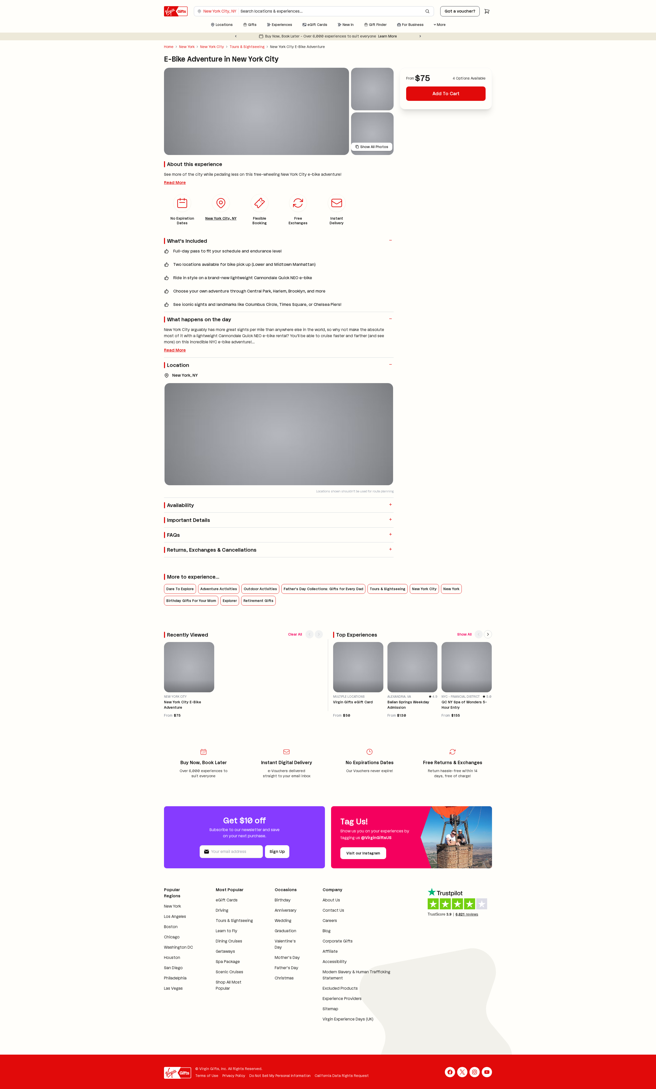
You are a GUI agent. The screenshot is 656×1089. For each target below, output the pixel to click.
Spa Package (228, 961)
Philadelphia (175, 978)
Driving (222, 910)
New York (186, 46)
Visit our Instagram (363, 853)
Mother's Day (287, 957)
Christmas (284, 978)
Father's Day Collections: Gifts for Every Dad (323, 589)
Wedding (283, 920)
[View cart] (487, 11)
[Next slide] (420, 36)
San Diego (173, 967)
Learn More (387, 36)
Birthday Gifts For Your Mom (191, 600)
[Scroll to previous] (309, 634)
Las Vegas (173, 988)
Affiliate (330, 951)
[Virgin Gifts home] (176, 11)
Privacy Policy (233, 1075)
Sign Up (277, 851)
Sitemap (330, 1008)
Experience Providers (342, 998)
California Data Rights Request (342, 1075)
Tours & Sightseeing (247, 46)
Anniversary (285, 910)
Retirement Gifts (258, 600)
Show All (464, 634)
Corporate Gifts (338, 941)
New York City (212, 46)
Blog (327, 930)
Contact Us (333, 910)
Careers (330, 920)
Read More (175, 182)
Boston (171, 926)
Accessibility (335, 961)
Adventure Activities (218, 589)
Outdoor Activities (260, 589)
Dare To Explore (180, 589)
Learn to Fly (226, 930)
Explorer (230, 600)
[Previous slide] (236, 36)
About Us (331, 900)
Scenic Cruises (229, 971)
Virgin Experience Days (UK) (348, 1019)
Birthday (283, 900)
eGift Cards (227, 900)
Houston (172, 957)
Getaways (225, 951)
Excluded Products (340, 988)
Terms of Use (206, 1075)
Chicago (172, 937)
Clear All (295, 634)
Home (168, 46)
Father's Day (286, 967)
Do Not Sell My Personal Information (280, 1075)
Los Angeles (175, 916)
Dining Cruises (229, 941)
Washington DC (178, 947)
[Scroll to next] (319, 634)
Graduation (285, 930)
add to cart (446, 93)
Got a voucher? (460, 11)
